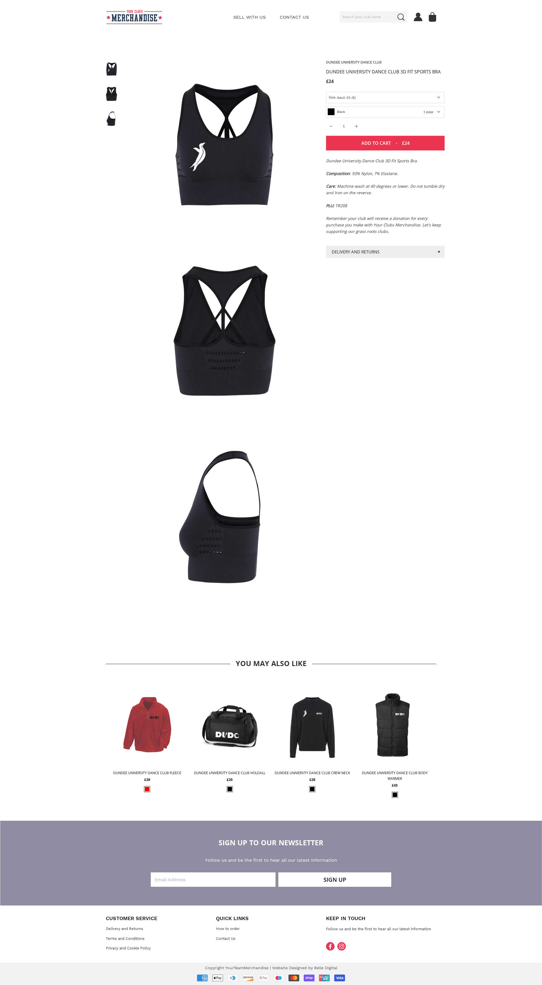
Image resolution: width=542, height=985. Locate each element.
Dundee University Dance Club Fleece (147, 773)
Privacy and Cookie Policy (128, 948)
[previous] (98, 736)
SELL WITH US (249, 17)
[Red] (147, 789)
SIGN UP (335, 879)
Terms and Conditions (125, 938)
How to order (228, 929)
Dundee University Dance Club (354, 62)
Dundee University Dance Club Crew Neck (312, 773)
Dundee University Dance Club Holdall (229, 773)
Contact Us (225, 938)
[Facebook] (330, 946)
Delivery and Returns (355, 252)
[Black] (230, 789)
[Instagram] (341, 946)
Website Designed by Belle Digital (304, 968)
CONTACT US (294, 17)
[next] (444, 736)
